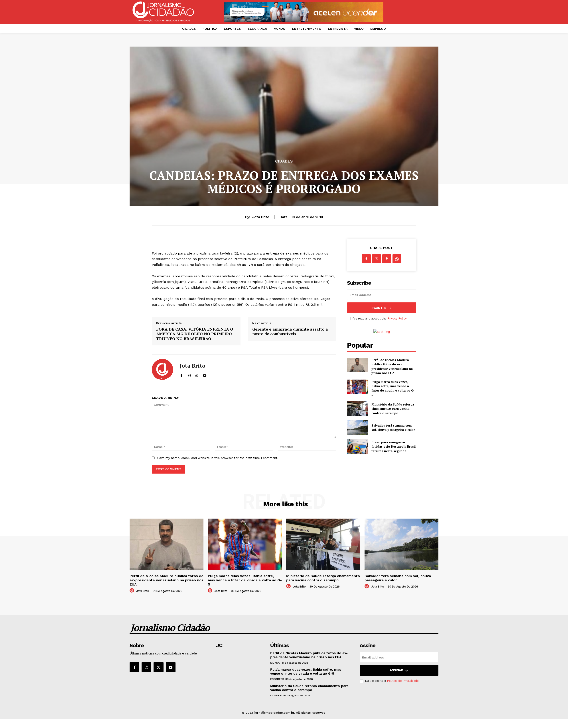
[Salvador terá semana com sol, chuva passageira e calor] (357, 427)
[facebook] (181, 374)
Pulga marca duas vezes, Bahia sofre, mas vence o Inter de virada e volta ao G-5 (393, 388)
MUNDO (275, 662)
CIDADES (284, 161)
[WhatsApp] (396, 258)
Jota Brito (260, 217)
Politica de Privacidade (403, 680)
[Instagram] (146, 667)
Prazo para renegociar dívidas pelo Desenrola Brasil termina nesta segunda (393, 446)
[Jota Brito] (162, 369)
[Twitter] (376, 258)
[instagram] (189, 374)
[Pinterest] (386, 258)
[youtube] (204, 374)
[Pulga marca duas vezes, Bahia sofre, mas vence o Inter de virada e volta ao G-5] (357, 387)
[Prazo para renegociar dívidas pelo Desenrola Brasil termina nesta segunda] (357, 446)
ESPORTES (277, 679)
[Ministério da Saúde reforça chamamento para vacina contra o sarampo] (357, 408)
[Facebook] (366, 258)
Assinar (396, 670)
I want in (379, 308)
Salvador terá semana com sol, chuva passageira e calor (393, 427)
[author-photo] (132, 590)
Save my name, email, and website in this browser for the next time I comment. (217, 458)
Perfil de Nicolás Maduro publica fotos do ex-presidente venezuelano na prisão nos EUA (392, 366)
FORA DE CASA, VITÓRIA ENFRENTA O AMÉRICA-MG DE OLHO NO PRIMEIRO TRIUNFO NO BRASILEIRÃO (194, 334)
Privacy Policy (396, 318)
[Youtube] (171, 667)
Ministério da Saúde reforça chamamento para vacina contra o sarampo (392, 408)
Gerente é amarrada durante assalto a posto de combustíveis (290, 331)
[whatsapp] (197, 374)
